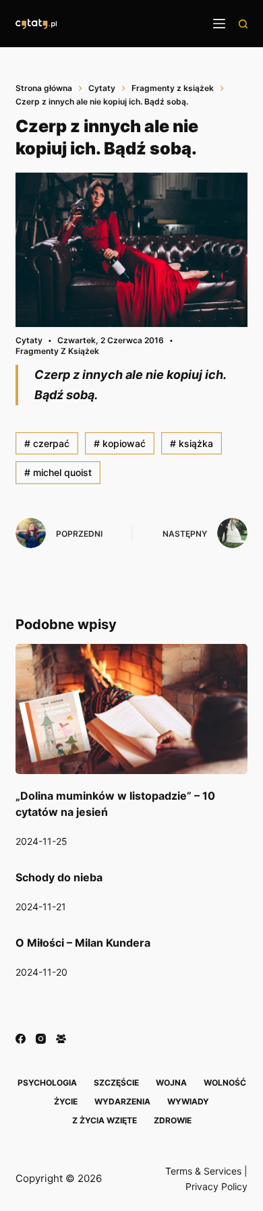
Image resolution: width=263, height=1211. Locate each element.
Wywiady (188, 1101)
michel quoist (58, 472)
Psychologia (47, 1082)
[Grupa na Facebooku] (61, 1039)
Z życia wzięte (104, 1120)
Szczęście (116, 1082)
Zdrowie (173, 1120)
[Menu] (219, 24)
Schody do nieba (59, 877)
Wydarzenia (122, 1101)
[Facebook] (21, 1039)
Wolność (225, 1082)
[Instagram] (41, 1039)
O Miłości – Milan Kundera (83, 942)
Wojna (171, 1082)
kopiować (120, 443)
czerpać (46, 443)
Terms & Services (203, 1171)
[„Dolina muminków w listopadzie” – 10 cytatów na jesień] (131, 709)
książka (191, 443)
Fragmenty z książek (57, 351)
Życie (66, 1101)
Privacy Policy (216, 1186)
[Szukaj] (243, 24)
